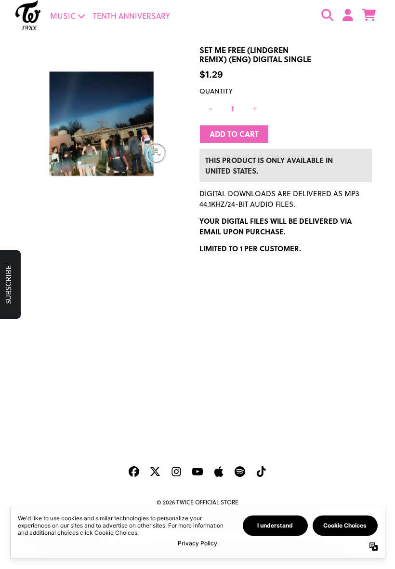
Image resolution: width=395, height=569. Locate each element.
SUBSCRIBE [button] (197, 251)
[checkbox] (199, 168)
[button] (300, 72)
